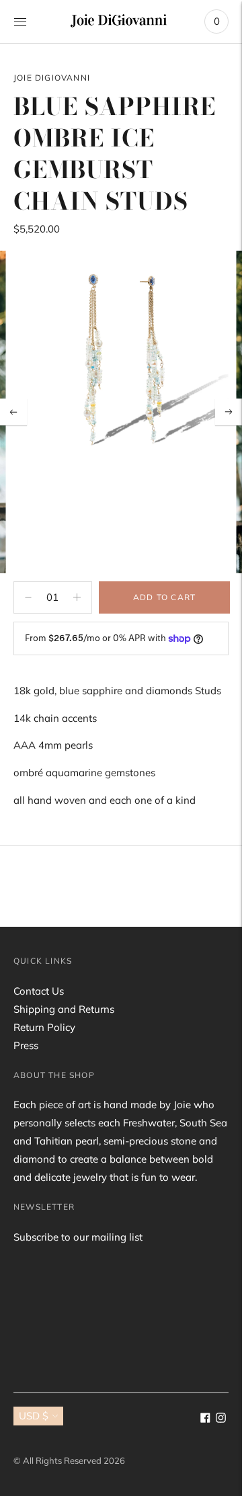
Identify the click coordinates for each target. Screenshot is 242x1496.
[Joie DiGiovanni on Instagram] (221, 1419)
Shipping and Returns (63, 1009)
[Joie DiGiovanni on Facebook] (205, 1419)
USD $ (33, 1415)
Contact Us (38, 991)
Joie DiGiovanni (51, 78)
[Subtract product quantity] (77, 597)
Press (25, 1045)
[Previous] (13, 412)
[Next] (228, 412)
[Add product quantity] (28, 597)
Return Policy (44, 1027)
